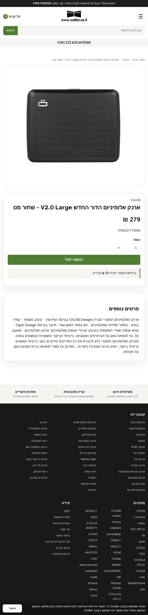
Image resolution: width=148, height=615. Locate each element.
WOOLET (91, 510)
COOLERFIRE (112, 571)
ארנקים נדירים (88, 452)
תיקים (141, 440)
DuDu (141, 523)
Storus (93, 589)
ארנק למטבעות (87, 440)
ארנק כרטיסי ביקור (36, 459)
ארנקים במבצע (61, 553)
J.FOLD (140, 547)
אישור (12, 608)
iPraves (92, 583)
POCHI (93, 540)
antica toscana (88, 564)
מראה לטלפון (88, 483)
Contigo (116, 558)
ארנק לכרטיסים (87, 447)
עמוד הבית (139, 59)
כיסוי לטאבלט (39, 440)
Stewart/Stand (136, 583)
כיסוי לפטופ (40, 434)
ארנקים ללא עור (135, 489)
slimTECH (91, 552)
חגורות (92, 477)
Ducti (94, 595)
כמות (137, 239)
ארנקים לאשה (137, 428)
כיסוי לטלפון (40, 471)
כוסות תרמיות (39, 452)
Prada (93, 577)
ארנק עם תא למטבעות (132, 471)
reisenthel (91, 571)
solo (142, 577)
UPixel (117, 552)
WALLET (116, 546)
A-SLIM (140, 571)
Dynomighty (114, 534)
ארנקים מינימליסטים (85, 422)
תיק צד (92, 489)
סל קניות (12, 16)
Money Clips (88, 459)
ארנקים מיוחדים (87, 428)
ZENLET (115, 540)
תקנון (67, 510)
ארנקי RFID (138, 447)
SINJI (94, 517)
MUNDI (116, 564)
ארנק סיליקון (89, 434)
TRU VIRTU (137, 529)
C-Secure (139, 517)
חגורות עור (139, 452)
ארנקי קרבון (63, 547)
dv (143, 535)
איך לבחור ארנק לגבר (57, 541)
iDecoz (117, 521)
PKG (142, 553)
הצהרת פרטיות (61, 523)
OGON (135, 200)
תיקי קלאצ (90, 471)
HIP (119, 577)
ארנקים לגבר (137, 422)
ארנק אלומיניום (136, 477)
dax (142, 589)
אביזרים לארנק (38, 477)
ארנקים (141, 434)
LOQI (94, 558)
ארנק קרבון (138, 483)
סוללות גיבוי (89, 465)
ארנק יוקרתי (138, 465)
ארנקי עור (139, 459)
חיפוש (10, 30)
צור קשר (65, 529)
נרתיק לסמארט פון (36, 447)
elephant (115, 527)
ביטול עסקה (63, 535)
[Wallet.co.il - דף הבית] (74, 17)
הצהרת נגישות (62, 517)
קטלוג (125, 59)
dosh (142, 541)
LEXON (92, 534)
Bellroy (93, 546)
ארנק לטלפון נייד (37, 428)
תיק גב (43, 422)
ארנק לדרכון (40, 465)
